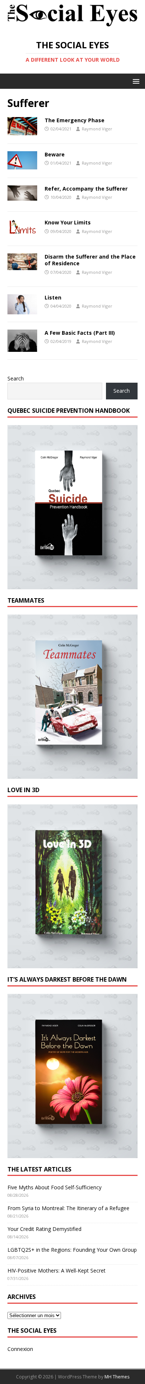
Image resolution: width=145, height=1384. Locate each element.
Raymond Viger (97, 129)
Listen (53, 297)
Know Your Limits (68, 222)
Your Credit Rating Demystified (44, 1228)
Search (15, 378)
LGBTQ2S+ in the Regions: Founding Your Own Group (72, 1249)
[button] (134, 80)
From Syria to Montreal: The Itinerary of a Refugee (68, 1208)
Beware (55, 154)
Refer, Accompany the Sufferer (86, 188)
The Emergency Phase (74, 120)
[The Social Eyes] (72, 26)
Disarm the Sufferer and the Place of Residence (90, 260)
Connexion (20, 1348)
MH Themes (116, 1377)
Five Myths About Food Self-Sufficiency (54, 1187)
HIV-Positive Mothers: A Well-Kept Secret (56, 1270)
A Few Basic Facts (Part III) (80, 332)
